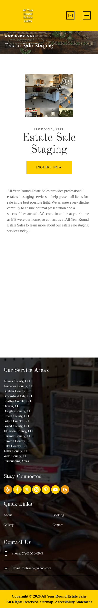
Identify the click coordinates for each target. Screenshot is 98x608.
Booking (58, 515)
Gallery (9, 525)
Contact (58, 525)
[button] (87, 15)
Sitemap (46, 602)
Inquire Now (49, 167)
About (8, 515)
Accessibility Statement (73, 602)
